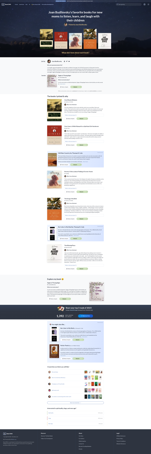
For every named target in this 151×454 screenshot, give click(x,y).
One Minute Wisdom (70, 100)
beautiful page (73, 310)
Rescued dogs (55, 372)
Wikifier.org (13, 439)
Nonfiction (21, 4)
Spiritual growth (55, 390)
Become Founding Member (85, 446)
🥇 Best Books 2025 (35, 4)
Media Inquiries (82, 441)
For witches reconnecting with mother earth (61, 396)
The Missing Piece (69, 245)
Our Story (81, 436)
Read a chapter (65, 86)
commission (74, 91)
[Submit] (117, 4)
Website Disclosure (121, 443)
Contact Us (81, 443)
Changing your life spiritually (58, 384)
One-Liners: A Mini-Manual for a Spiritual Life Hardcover (81, 126)
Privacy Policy (119, 438)
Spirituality (50, 413)
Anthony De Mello (69, 101)
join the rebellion (93, 91)
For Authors (81, 438)
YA (29, 4)
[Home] (7, 4)
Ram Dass (68, 128)
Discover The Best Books (47, 436)
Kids (26, 4)
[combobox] (129, 4)
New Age (50, 423)
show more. (62, 84)
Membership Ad (100, 152)
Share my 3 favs (86, 315)
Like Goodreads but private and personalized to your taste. (80, 1)
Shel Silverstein (69, 247)
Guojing (67, 173)
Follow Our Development (47, 438)
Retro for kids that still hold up (58, 377)
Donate (80, 449)
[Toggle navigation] (148, 4)
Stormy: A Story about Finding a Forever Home (78, 171)
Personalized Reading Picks (48, 4)
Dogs (49, 418)
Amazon (75, 86)
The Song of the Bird (70, 198)
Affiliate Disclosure (120, 436)
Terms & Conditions (121, 441)
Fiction (16, 4)
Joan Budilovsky (81, 25)
